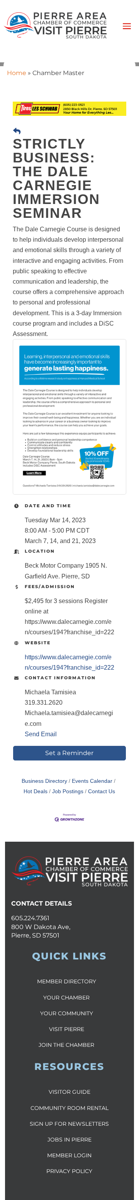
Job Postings (67, 791)
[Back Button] (16, 131)
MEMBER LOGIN (69, 1155)
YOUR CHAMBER (66, 997)
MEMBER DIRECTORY (66, 981)
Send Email (41, 734)
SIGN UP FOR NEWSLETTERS (69, 1123)
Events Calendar (92, 781)
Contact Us (101, 791)
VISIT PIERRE (66, 1029)
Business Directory (44, 781)
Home (16, 73)
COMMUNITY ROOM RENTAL (69, 1108)
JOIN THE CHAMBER (66, 1044)
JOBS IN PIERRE (69, 1139)
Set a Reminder (69, 753)
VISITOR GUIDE (69, 1091)
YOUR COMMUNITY (66, 1013)
